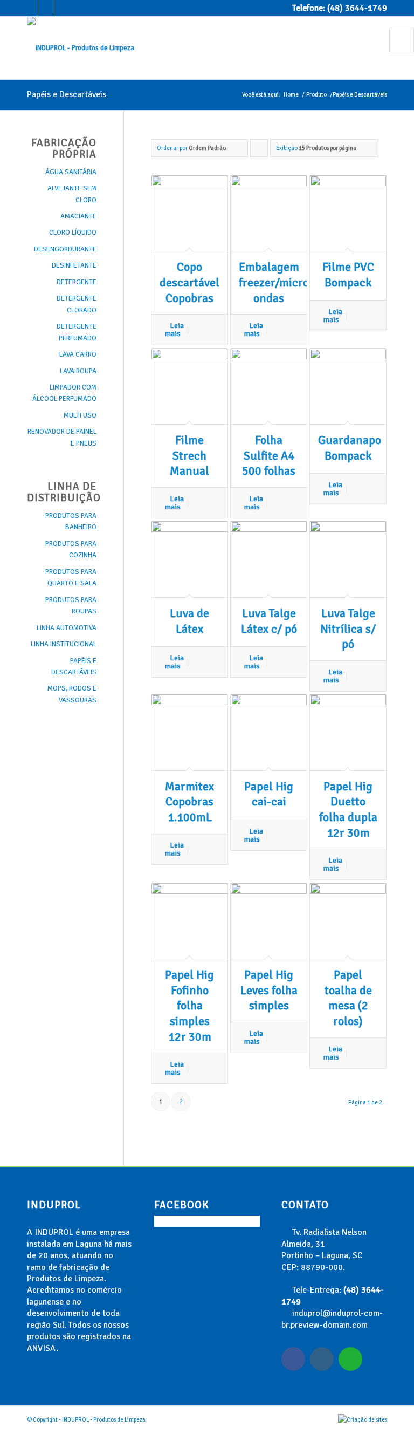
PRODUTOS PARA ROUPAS (70, 606)
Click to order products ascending (259, 151)
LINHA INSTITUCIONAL (63, 644)
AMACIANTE (78, 216)
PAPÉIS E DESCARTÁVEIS (73, 667)
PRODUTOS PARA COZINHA (70, 549)
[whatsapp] (350, 1359)
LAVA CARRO (77, 354)
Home (291, 94)
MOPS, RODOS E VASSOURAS (71, 694)
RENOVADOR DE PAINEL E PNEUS (61, 437)
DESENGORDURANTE (65, 249)
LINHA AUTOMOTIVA (66, 628)
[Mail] (62, 8)
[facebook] (293, 1359)
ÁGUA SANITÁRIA (70, 172)
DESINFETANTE (74, 265)
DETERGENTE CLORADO (76, 304)
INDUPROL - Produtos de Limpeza (104, 1419)
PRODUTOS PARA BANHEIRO (70, 521)
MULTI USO (80, 415)
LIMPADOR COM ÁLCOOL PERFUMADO (64, 393)
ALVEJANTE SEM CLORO (71, 194)
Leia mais (174, 329)
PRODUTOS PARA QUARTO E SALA (70, 578)
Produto (316, 94)
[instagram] (322, 1359)
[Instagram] (46, 8)
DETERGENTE (76, 282)
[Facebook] (30, 8)
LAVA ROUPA (78, 371)
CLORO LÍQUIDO (72, 232)
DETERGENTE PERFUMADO (76, 332)
